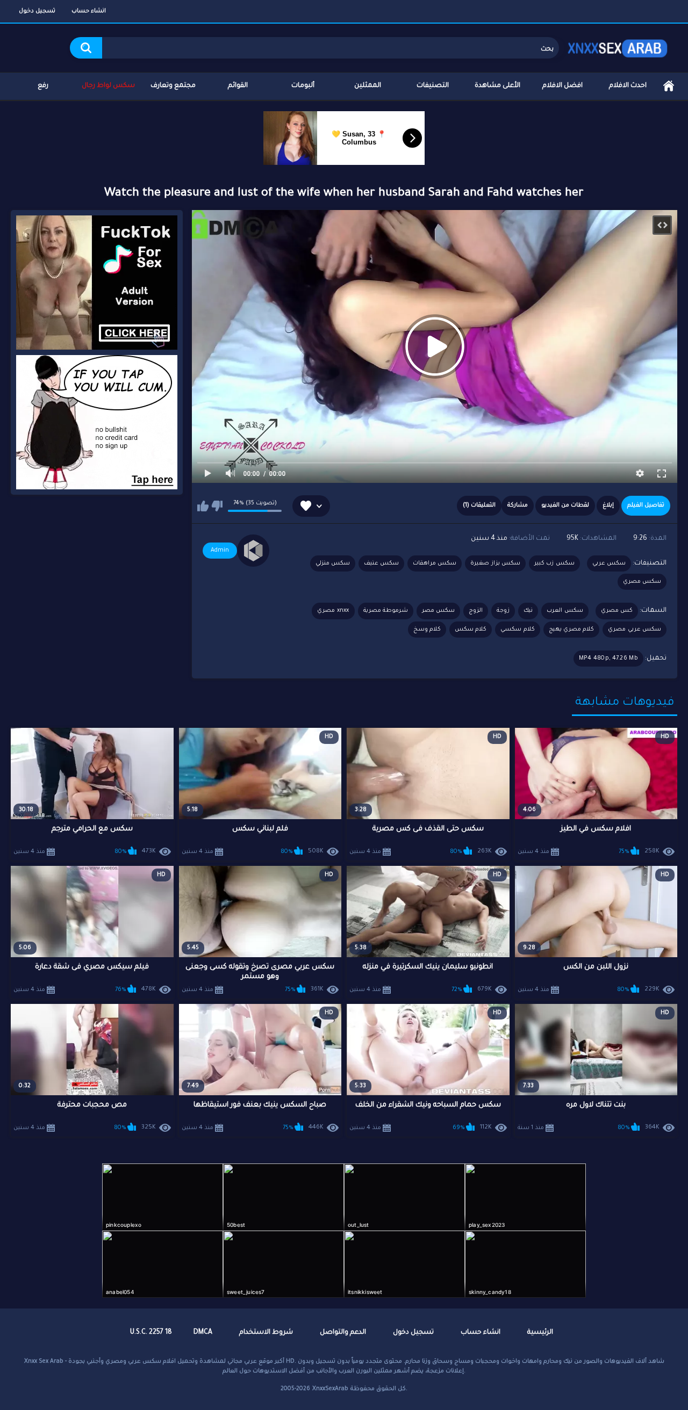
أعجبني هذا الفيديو (203, 506)
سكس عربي (609, 563)
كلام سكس (470, 629)
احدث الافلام (628, 86)
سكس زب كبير (554, 563)
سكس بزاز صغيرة (495, 563)
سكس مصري (642, 582)
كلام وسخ (427, 629)
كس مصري (617, 611)
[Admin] (253, 550)
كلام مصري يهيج (571, 629)
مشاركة (517, 505)
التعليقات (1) (479, 505)
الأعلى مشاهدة (497, 86)
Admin (220, 550)
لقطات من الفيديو (565, 505)
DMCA (203, 1332)
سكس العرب (565, 611)
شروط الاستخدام (266, 1332)
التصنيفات (433, 86)
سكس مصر (438, 611)
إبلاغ (608, 505)
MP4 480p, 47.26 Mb (608, 658)
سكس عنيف (381, 563)
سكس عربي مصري (634, 629)
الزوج (476, 611)
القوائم (238, 86)
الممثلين (367, 86)
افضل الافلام (562, 86)
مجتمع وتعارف (173, 86)
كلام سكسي (517, 629)
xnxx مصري (333, 611)
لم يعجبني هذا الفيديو (217, 506)
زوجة (503, 611)
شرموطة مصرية (385, 611)
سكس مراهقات (434, 563)
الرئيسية (668, 86)
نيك (528, 611)
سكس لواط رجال (108, 86)
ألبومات (302, 86)
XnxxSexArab (330, 1389)
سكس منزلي (333, 563)
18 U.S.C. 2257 (151, 1332)
